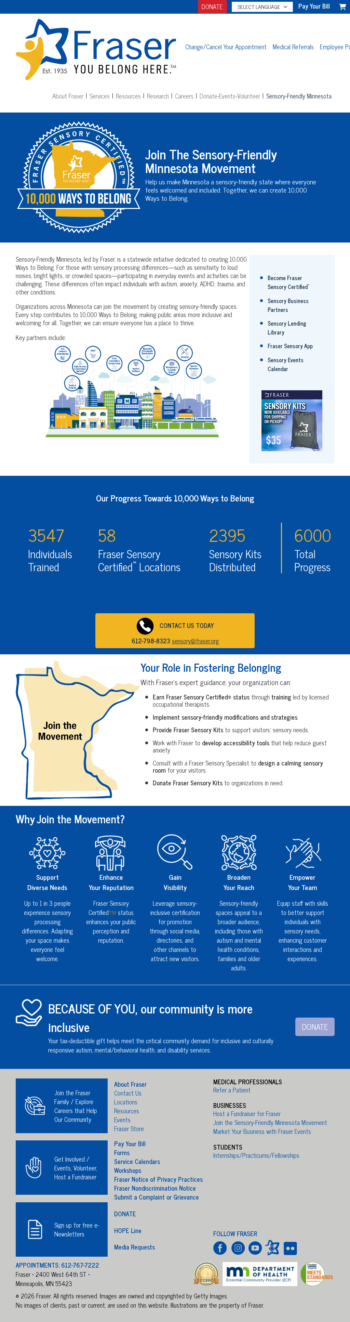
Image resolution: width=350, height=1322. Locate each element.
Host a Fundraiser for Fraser (247, 1113)
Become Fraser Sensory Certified (288, 282)
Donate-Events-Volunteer (230, 96)
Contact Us (128, 1093)
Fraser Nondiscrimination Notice (155, 1188)
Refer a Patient (232, 1090)
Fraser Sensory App (290, 345)
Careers (184, 96)
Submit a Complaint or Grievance (156, 1197)
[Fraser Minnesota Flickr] (289, 1247)
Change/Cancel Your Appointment (226, 46)
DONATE (212, 6)
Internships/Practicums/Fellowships (256, 1155)
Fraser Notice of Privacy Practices (158, 1179)
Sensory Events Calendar (286, 364)
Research (158, 96)
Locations (125, 1102)
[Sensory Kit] (291, 420)
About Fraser (67, 96)
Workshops (127, 1170)
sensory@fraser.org (195, 641)
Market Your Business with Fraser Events (262, 1131)
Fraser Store (129, 1128)
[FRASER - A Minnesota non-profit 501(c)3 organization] (96, 46)
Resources (128, 96)
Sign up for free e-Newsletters (76, 1229)
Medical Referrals (293, 46)
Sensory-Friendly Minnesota (299, 96)
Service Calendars (137, 1161)
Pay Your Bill (130, 1143)
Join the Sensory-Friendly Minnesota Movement (270, 1122)
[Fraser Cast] (272, 1247)
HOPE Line (128, 1230)
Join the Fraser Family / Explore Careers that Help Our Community (75, 1105)
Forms (122, 1152)
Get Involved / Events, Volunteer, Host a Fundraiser (75, 1168)
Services (100, 96)
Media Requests (134, 1247)
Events (122, 1119)
